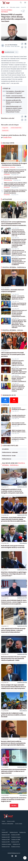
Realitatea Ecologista (15, 837)
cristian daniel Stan (16, 127)
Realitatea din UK (16, 844)
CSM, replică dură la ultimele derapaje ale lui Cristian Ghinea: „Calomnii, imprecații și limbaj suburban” (13, 630)
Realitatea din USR (6, 834)
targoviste (5, 127)
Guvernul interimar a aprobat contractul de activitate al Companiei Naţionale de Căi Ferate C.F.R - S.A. (18, 233)
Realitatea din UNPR (15, 834)
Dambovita (5, 130)
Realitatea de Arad (6, 846)
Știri (7, 7)
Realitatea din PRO (6, 842)
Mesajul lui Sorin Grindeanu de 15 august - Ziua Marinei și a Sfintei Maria (14, 164)
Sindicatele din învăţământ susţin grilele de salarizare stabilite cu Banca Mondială (13, 715)
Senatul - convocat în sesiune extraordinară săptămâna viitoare (15, 96)
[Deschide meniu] (25, 3)
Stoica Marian (23, 543)
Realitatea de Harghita (6, 844)
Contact (3, 821)
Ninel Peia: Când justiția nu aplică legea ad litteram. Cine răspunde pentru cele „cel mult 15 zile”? (13, 574)
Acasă (4, 7)
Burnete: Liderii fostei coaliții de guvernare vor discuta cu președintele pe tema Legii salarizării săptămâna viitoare (13, 744)
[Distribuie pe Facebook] (25, 44)
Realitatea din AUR (6, 837)
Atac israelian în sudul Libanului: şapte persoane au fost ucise (15, 177)
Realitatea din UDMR (15, 839)
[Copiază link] (22, 44)
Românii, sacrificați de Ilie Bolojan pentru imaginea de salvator (14, 102)
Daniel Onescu (23, 739)
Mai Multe (14, 805)
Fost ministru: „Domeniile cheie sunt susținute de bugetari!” (15, 92)
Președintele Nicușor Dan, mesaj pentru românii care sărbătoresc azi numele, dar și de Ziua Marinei (15, 191)
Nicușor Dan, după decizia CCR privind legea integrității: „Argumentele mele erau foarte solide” (19, 371)
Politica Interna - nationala (14, 7)
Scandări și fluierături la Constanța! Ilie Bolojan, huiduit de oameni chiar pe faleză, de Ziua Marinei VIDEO (15, 171)
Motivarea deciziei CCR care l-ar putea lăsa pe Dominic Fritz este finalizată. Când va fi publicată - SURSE (13, 658)
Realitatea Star (22, 832)
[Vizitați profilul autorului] (2, 45)
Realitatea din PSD (22, 487)
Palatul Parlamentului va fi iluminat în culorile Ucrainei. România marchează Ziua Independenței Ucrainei (14, 109)
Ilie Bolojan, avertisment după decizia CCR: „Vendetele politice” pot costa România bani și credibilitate (19, 261)
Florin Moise (13, 45)
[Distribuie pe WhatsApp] (22, 47)
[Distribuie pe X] (25, 47)
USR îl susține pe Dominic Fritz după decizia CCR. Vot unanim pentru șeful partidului (13, 354)
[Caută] (20, 3)
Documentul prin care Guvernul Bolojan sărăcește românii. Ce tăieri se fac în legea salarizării (13, 771)
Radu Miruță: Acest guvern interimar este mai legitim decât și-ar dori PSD (12, 546)
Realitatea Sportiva (14, 832)
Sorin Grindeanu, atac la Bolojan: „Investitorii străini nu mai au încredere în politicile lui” (19, 379)
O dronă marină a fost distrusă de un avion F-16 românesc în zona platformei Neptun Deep (19, 253)
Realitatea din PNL (15, 842)
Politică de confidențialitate (7, 823)
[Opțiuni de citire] (25, 858)
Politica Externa (8, 180)
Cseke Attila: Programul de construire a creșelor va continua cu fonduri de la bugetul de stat (13, 799)
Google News (7, 137)
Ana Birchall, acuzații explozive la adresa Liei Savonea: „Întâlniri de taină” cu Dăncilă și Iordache (18, 388)
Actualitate (7, 174)
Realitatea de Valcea (15, 846)
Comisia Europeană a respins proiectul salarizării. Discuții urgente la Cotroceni (18, 363)
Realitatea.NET (5, 832)
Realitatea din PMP (6, 839)
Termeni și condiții (11, 821)
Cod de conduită (18, 823)
